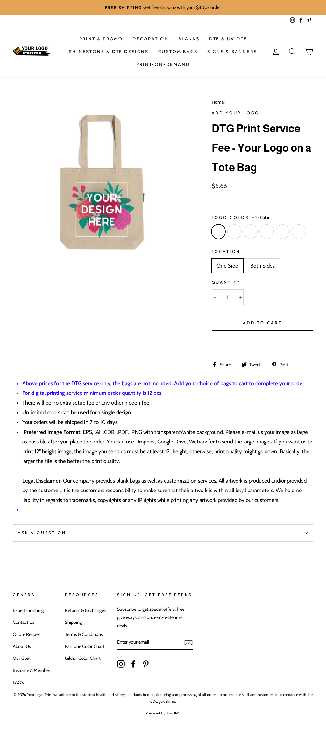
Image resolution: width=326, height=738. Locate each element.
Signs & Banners (232, 51)
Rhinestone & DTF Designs (108, 51)
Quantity (226, 282)
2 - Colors (234, 232)
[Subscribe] (188, 642)
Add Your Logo (236, 112)
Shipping (73, 622)
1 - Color (218, 232)
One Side (227, 265)
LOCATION (226, 251)
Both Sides (262, 265)
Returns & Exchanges (85, 610)
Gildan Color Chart (83, 658)
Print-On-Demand (163, 64)
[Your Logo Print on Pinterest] (146, 663)
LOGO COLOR (240, 217)
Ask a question (42, 532)
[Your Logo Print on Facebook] (133, 663)
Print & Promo (101, 39)
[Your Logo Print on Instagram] (121, 663)
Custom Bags (178, 51)
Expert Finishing (28, 610)
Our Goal (21, 658)
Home (218, 102)
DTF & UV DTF (228, 39)
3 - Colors (251, 232)
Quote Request (27, 634)
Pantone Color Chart (84, 646)
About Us (22, 646)
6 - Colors (299, 232)
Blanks (189, 39)
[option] (163, 7)
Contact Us (23, 622)
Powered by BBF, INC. (163, 713)
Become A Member (31, 670)
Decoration (150, 39)
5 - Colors (283, 232)
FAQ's (18, 682)
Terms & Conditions (84, 634)
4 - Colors (266, 232)
